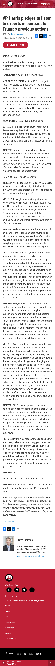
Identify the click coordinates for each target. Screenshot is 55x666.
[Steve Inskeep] (8, 543)
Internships (9, 628)
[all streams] (51, 663)
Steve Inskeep (17, 34)
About (7, 606)
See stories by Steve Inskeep (30, 556)
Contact (8, 611)
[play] (4, 663)
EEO (6, 617)
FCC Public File (11, 639)
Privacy (8, 633)
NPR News (9, 521)
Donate (46, 4)
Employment (10, 622)
